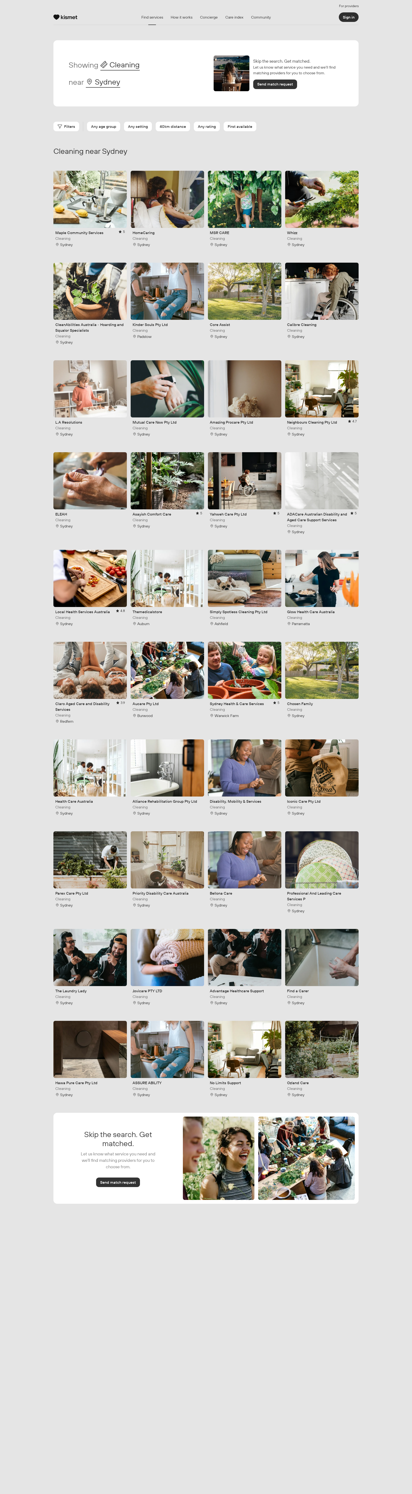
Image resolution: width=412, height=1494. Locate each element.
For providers (349, 6)
